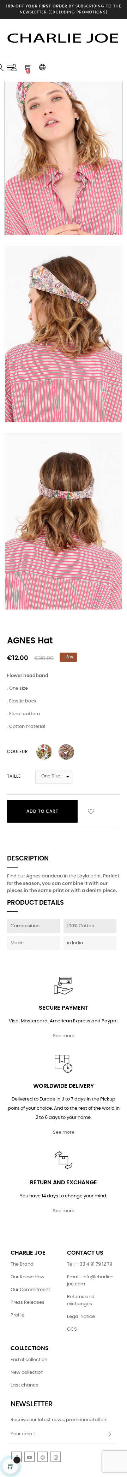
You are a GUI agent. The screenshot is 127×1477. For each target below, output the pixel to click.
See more (63, 1036)
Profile (17, 1315)
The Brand (22, 1264)
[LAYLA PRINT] (66, 752)
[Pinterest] (42, 1456)
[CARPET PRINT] (44, 752)
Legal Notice (81, 1316)
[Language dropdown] (42, 67)
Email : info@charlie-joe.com (90, 1280)
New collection (27, 1372)
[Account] (14, 67)
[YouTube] (29, 1456)
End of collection (29, 1360)
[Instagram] (55, 1456)
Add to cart (42, 811)
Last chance (24, 1385)
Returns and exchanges (81, 1300)
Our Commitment (30, 1290)
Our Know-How (27, 1277)
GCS (72, 1329)
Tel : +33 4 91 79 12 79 (89, 1264)
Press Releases (27, 1302)
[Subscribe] (109, 1434)
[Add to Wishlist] (91, 811)
